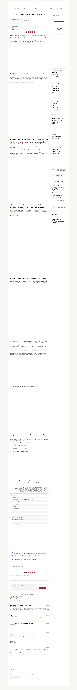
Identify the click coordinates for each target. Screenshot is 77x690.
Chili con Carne (55, 90)
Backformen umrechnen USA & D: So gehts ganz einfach (58, 220)
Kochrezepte (56, 83)
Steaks (54, 112)
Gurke (16, 575)
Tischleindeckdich (22, 142)
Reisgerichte (55, 107)
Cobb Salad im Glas (15, 26)
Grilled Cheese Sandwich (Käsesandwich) (17, 594)
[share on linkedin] (46, 579)
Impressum (59, 8)
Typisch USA (34, 8)
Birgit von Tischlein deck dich (17, 647)
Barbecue (54, 84)
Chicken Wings (55, 88)
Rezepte (42, 8)
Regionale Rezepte (57, 120)
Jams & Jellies (55, 134)
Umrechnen (16, 8)
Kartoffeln (54, 103)
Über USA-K (51, 8)
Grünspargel (55, 101)
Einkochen (54, 125)
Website (11, 671)
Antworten (47, 615)
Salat (24, 575)
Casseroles (54, 86)
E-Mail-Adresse (12, 669)
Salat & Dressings (56, 109)
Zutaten (14, 27)
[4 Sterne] (22, 482)
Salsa (19, 444)
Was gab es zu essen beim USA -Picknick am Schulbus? (20, 25)
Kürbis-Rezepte (55, 138)
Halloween (54, 132)
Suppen (54, 114)
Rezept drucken (15, 488)
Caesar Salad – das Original (15, 600)
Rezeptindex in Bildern (56, 215)
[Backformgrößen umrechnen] (59, 207)
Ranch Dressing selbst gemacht (15, 597)
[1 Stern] (19, 482)
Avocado (12, 575)
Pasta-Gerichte (55, 105)
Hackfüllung (20, 442)
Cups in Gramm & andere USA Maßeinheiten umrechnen (57, 217)
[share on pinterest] (45, 579)
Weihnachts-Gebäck (56, 151)
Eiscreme (54, 127)
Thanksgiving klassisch (56, 147)
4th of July (54, 123)
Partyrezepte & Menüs (58, 118)
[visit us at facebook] (55, 21)
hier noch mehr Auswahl (33, 438)
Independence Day (41, 439)
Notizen (14, 29)
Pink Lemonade (15, 451)
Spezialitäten (56, 153)
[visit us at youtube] (61, 21)
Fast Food (56, 76)
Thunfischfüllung (27, 442)
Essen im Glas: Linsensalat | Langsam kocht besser (21, 605)
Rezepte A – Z (54, 214)
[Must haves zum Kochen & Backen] (59, 29)
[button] (25, 32)
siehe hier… (29, 154)
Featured (54, 78)
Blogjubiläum (55, 74)
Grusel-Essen (55, 130)
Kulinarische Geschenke (57, 136)
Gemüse (54, 99)
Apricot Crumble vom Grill (44, 594)
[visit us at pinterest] (59, 21)
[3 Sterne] (21, 482)
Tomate (27, 575)
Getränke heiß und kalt (57, 81)
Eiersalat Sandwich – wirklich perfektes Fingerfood (22, 623)
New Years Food (55, 140)
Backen (55, 72)
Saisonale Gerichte (57, 122)
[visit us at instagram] (57, 21)
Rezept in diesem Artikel (23, 448)
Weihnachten (55, 149)
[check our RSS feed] (63, 21)
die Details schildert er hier (18, 211)
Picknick (19, 575)
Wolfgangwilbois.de (13, 143)
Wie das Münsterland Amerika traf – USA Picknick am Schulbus (21, 20)
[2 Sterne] (20, 482)
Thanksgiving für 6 (56, 145)
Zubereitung (14, 28)
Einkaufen (25, 8)
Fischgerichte (55, 94)
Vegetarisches (55, 116)
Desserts (54, 92)
